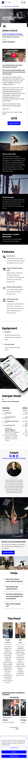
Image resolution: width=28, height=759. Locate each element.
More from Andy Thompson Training (14, 458)
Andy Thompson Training (12, 34)
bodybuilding (15, 6)
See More (14, 713)
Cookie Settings (14, 747)
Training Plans (7, 6)
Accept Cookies (14, 756)
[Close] (26, 738)
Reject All (14, 752)
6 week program (14, 727)
